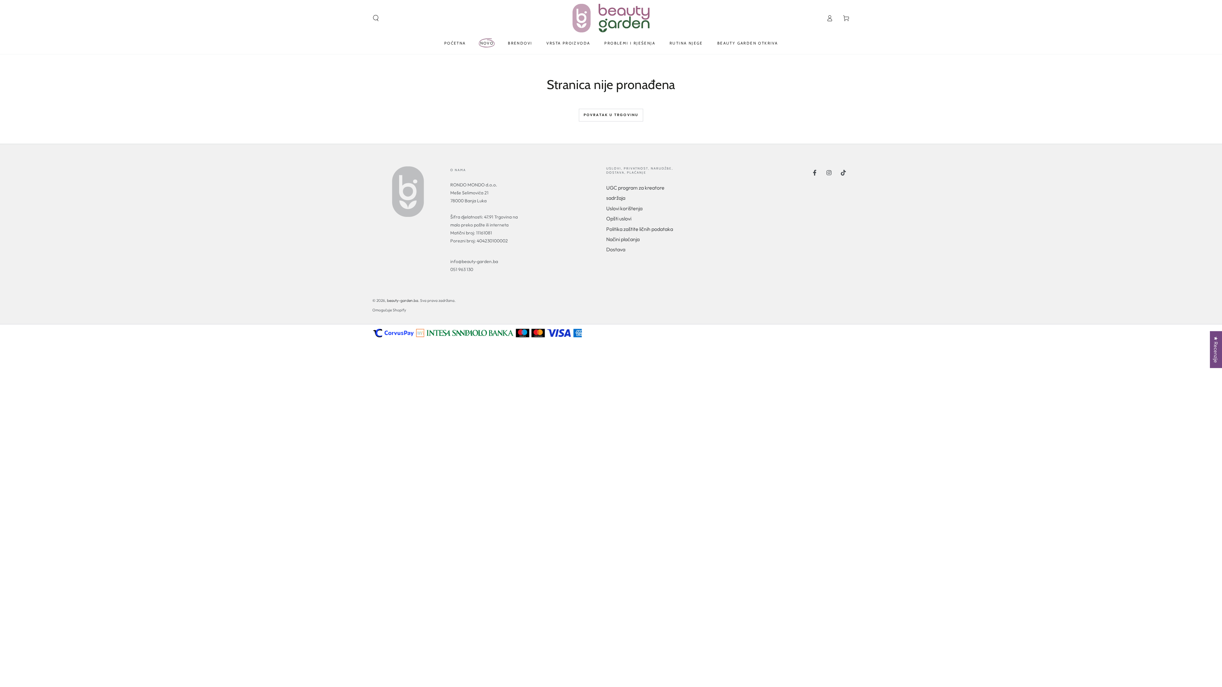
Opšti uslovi (618, 218)
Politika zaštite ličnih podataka (639, 229)
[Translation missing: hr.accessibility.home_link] (610, 18)
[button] (376, 18)
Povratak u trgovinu (611, 115)
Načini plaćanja (623, 239)
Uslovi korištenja (624, 208)
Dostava (615, 249)
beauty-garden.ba (402, 300)
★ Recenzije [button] (1216, 349)
